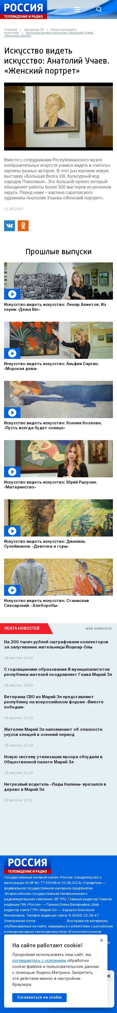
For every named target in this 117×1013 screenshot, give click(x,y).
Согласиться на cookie (39, 997)
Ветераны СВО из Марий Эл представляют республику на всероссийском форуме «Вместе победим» (54, 702)
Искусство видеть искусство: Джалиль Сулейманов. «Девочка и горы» (44, 544)
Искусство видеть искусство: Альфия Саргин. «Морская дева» (51, 366)
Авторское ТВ (34, 30)
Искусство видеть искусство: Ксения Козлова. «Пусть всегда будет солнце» (53, 425)
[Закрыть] (101, 940)
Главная (10, 30)
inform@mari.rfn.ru (51, 921)
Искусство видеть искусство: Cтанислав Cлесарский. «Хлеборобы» (46, 603)
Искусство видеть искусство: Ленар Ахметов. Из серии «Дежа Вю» (55, 307)
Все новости (99, 629)
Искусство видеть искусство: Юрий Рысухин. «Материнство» (50, 485)
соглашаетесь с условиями (39, 961)
